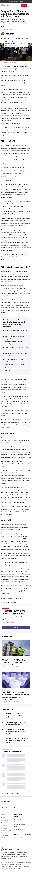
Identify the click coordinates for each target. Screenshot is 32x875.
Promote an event (19, 829)
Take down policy (24, 866)
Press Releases (5, 833)
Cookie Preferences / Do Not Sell (10, 868)
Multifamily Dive (18, 837)
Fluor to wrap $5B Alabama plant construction (16, 724)
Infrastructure (12, 602)
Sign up (24, 5)
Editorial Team (5, 820)
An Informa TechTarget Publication (16, 1)
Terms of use (13, 866)
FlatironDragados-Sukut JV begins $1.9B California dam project (16, 732)
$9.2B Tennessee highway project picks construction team (16, 716)
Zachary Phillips (10, 33)
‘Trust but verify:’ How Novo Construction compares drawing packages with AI (16, 662)
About (3, 817)
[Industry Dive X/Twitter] (10, 807)
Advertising (17, 819)
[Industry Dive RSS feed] (15, 807)
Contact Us (4, 823)
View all (4, 793)
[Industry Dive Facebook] (6, 807)
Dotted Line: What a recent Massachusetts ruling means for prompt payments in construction (15, 696)
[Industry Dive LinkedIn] (2, 807)
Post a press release (13, 793)
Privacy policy (5, 866)
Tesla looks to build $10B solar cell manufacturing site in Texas (17, 740)
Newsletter (4, 825)
